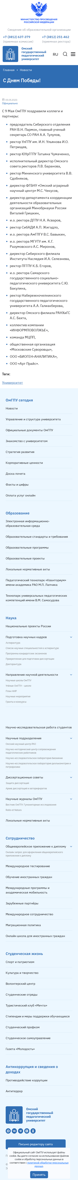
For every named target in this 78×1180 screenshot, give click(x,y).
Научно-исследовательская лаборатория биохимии (34, 758)
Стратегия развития (20, 452)
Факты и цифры (17, 484)
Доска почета (15, 473)
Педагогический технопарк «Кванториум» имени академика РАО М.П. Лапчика (36, 582)
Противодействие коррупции (26, 1080)
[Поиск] (65, 54)
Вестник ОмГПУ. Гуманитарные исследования (31, 804)
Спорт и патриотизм (20, 962)
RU (55, 54)
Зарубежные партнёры (22, 903)
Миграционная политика (23, 925)
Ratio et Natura (14, 810)
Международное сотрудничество (29, 914)
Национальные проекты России (28, 626)
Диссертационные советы (24, 777)
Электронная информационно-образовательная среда (28, 523)
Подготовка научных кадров (26, 637)
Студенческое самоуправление (28, 1038)
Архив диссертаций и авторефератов (26, 788)
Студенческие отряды (21, 994)
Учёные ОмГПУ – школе (18, 685)
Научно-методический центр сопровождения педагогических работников (31, 751)
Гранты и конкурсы (16, 702)
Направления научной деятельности (32, 674)
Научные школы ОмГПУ (18, 680)
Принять (39, 1175)
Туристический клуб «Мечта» (26, 1005)
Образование (18, 513)
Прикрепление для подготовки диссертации (30, 659)
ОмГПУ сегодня (19, 400)
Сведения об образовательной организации (39, 29)
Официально (10, 103)
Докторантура (13, 664)
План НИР (11, 691)
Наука (11, 617)
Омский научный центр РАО (21, 744)
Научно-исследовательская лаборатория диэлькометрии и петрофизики (38, 765)
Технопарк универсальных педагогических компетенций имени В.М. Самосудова (36, 598)
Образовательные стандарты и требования (37, 536)
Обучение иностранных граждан (29, 877)
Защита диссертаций (17, 783)
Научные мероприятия (18, 696)
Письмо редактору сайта (36, 1144)
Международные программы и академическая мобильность (27, 890)
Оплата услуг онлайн (20, 495)
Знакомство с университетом (27, 441)
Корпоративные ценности (24, 463)
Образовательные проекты (25, 558)
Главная (9, 70)
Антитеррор (14, 1091)
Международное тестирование (28, 866)
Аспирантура (13, 643)
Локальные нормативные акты (28, 569)
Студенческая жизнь (24, 953)
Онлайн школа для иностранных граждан (35, 936)
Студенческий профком (23, 1027)
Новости (12, 408)
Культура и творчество (22, 973)
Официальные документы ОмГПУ (29, 430)
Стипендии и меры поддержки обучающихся (38, 1016)
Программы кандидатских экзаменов (26, 653)
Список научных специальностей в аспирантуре (32, 648)
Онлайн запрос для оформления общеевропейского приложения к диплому (34, 854)
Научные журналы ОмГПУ (24, 799)
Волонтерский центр (20, 983)
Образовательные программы (27, 547)
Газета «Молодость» (20, 1049)
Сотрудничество (20, 838)
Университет (12, 382)
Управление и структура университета (33, 419)
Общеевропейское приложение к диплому (36, 846)
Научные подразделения (23, 738)
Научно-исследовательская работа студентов (39, 727)
